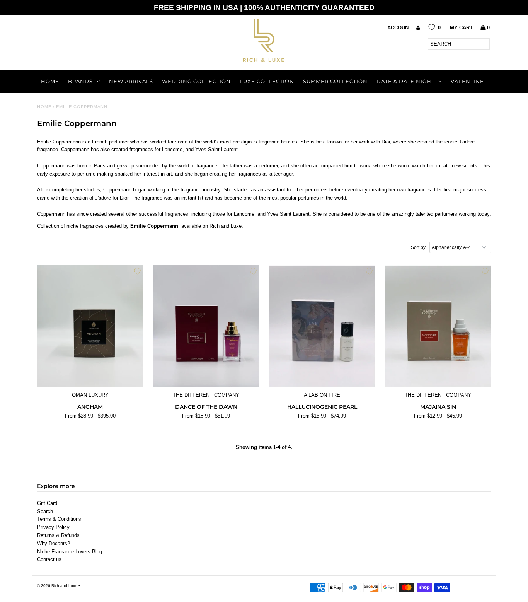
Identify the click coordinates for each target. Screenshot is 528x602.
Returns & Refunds (58, 535)
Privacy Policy (53, 527)
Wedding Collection (196, 81)
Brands (80, 81)
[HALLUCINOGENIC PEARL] (322, 326)
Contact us (49, 559)
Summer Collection (335, 81)
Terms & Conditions (59, 519)
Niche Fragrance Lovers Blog (69, 551)
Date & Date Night (405, 81)
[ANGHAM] (90, 326)
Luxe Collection (267, 81)
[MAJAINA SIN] (438, 326)
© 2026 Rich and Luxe (57, 585)
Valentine (467, 81)
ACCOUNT (400, 28)
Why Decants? (53, 543)
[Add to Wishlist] (137, 271)
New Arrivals (131, 81)
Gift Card (47, 503)
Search (45, 511)
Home (50, 81)
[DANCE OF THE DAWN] (206, 326)
